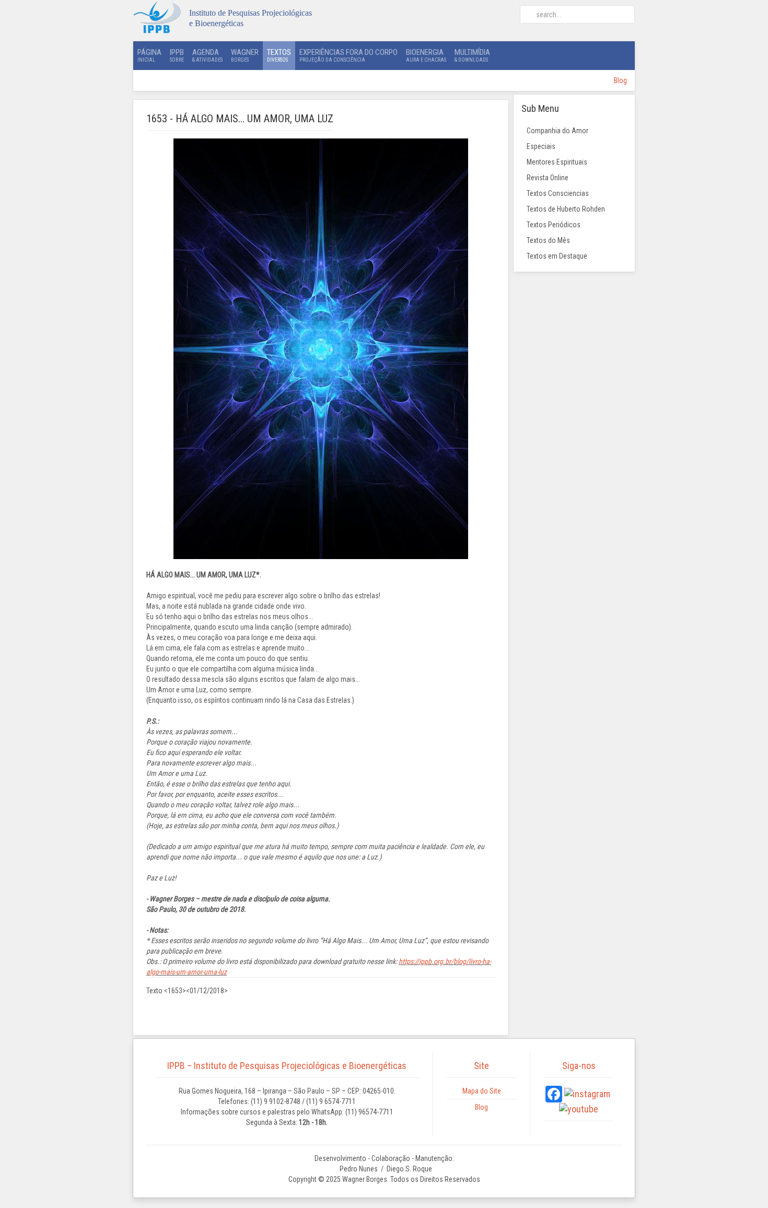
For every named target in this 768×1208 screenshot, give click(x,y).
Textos (279, 55)
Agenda (207, 55)
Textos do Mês (548, 240)
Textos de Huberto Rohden (566, 209)
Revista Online (547, 177)
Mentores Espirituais (557, 162)
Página (149, 55)
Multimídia (472, 55)
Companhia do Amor (557, 130)
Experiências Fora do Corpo (348, 55)
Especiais (541, 146)
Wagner (245, 55)
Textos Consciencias (558, 193)
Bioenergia (426, 55)
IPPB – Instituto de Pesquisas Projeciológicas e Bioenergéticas (286, 1065)
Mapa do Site (481, 1091)
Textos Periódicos (553, 224)
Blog (620, 80)
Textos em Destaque (557, 256)
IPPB (177, 55)
